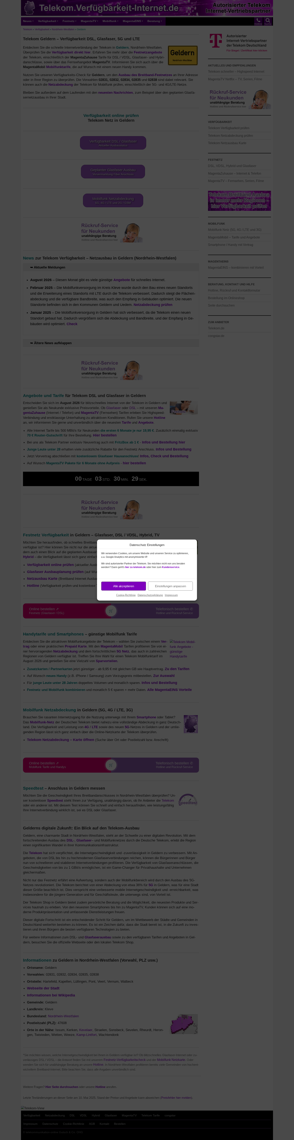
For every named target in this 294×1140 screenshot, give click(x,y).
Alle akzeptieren (123, 586)
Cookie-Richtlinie (126, 595)
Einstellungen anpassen (170, 586)
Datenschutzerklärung (150, 595)
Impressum (171, 595)
